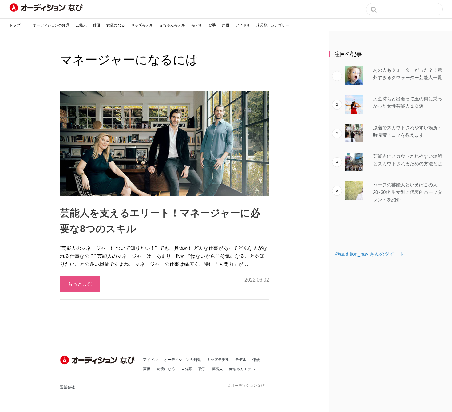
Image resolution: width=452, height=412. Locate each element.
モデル (196, 25)
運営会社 (67, 387)
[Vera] (98, 360)
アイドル (243, 25)
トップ (14, 25)
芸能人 (81, 25)
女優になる (115, 25)
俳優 (96, 25)
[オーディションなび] (46, 7)
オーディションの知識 (51, 25)
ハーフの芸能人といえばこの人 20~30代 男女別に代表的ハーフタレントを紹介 (407, 192)
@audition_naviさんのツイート (369, 254)
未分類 (262, 25)
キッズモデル (142, 25)
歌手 (212, 25)
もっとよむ (80, 283)
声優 (225, 25)
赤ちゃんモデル (172, 25)
